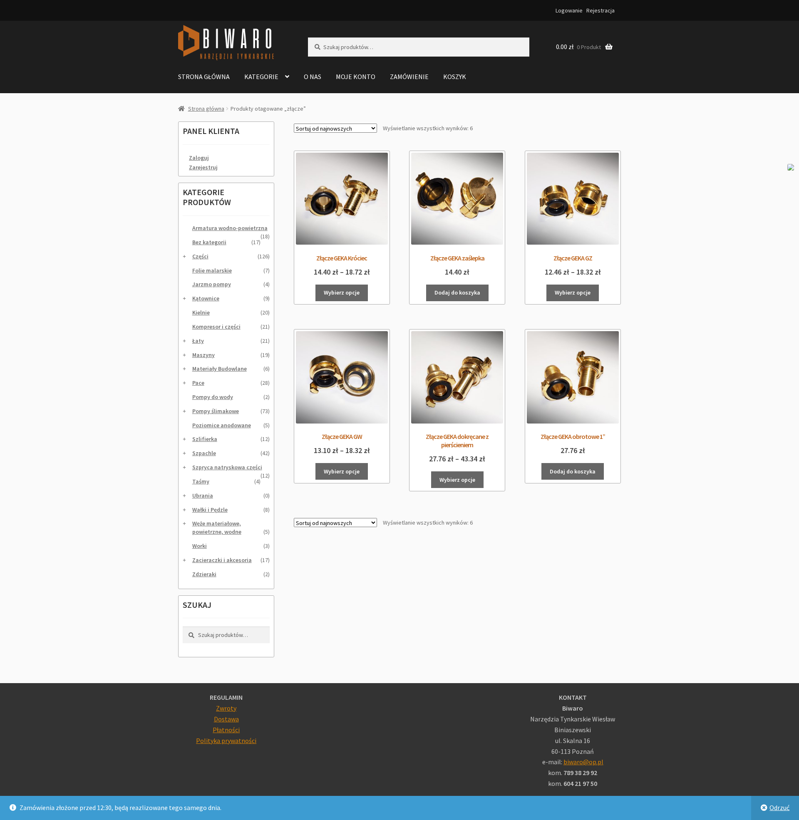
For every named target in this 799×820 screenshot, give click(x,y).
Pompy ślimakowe (215, 411)
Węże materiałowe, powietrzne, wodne (216, 527)
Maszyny (203, 355)
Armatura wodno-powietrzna (230, 228)
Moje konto (355, 76)
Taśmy (200, 481)
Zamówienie (409, 76)
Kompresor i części (216, 326)
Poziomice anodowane (221, 425)
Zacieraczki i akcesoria (222, 560)
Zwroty (226, 708)
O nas (312, 76)
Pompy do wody (212, 397)
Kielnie (201, 312)
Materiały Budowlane (219, 368)
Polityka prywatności (226, 740)
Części (200, 256)
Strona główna (204, 76)
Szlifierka (204, 439)
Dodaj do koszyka (457, 292)
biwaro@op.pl (583, 762)
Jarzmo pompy (211, 284)
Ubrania (202, 495)
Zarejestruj (203, 167)
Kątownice (205, 298)
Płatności (226, 730)
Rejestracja (600, 10)
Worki (199, 546)
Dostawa (226, 719)
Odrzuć (779, 807)
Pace (198, 382)
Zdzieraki (204, 574)
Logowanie (569, 10)
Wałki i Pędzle (210, 509)
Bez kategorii (209, 242)
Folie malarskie (212, 270)
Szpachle (204, 453)
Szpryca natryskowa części (227, 467)
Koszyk (454, 76)
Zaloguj (199, 157)
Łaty (198, 340)
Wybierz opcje (342, 292)
